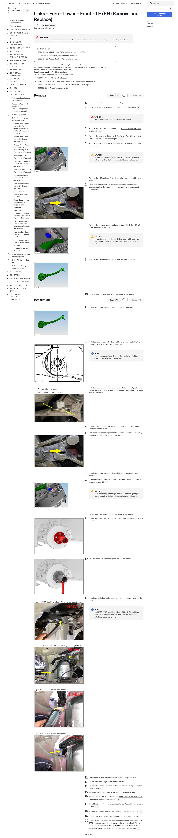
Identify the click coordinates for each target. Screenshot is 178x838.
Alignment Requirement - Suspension (121, 828)
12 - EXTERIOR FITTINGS (20, 48)
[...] (138, 107)
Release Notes (15, 26)
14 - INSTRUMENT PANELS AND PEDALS (18, 56)
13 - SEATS (14, 51)
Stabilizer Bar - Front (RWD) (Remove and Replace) (21, 242)
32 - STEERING (16, 272)
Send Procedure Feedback (159, 14)
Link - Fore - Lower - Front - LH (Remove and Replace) (21, 177)
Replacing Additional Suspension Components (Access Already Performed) (20, 107)
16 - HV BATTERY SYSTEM (17, 65)
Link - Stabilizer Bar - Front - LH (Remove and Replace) (21, 186)
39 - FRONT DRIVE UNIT (19, 282)
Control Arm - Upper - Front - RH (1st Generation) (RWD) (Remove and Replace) (22, 148)
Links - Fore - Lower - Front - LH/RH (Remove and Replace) (22, 203)
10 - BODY (14, 39)
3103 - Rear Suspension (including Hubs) (21, 255)
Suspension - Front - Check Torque (21, 249)
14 (111, 792)
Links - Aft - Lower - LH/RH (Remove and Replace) (21, 194)
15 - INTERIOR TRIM (18, 60)
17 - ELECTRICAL (17, 70)
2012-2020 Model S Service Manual (18, 21)
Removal (150, 24)
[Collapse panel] (170, 8)
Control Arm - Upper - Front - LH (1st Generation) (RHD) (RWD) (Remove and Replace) (22, 128)
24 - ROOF (14, 88)
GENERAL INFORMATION (20, 29)
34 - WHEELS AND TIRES (20, 278)
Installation (151, 27)
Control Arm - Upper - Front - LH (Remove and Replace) (22, 139)
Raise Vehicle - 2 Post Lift (126, 107)
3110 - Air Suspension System (20, 261)
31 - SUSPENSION (17, 95)
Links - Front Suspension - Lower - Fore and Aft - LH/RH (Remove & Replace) (21, 214)
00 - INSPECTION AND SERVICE (19, 34)
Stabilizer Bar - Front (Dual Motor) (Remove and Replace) (22, 234)
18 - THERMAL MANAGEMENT (16, 74)
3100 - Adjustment (19, 114)
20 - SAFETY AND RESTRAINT (17, 80)
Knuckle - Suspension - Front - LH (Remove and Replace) (22, 163)
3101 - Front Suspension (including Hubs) (21, 119)
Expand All (114, 96)
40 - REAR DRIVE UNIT (19, 285)
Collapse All (136, 96)
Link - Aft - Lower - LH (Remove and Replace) (22, 171)
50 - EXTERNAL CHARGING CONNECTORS (16, 296)
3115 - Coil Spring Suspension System (19, 267)
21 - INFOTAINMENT (18, 85)
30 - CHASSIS (15, 91)
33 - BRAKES (15, 275)
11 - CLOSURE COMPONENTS (16, 43)
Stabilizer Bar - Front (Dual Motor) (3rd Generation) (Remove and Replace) (21, 225)
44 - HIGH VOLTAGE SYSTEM (18, 290)
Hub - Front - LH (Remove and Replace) (22, 157)
